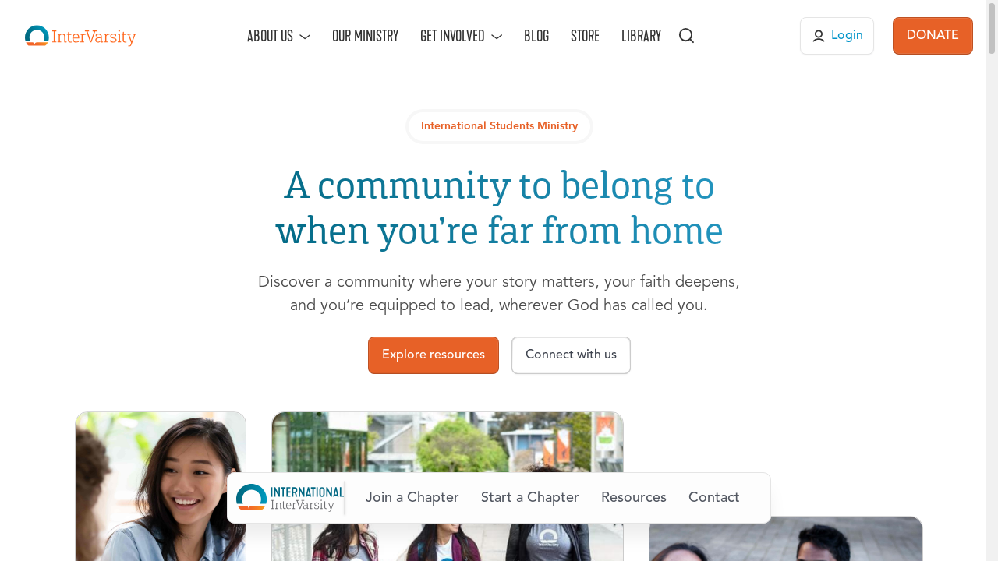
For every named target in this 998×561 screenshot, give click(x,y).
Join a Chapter (412, 498)
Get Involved (452, 35)
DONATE (933, 36)
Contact (714, 498)
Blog (536, 35)
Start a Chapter (530, 498)
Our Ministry (365, 35)
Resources (634, 498)
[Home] (80, 35)
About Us (270, 35)
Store (585, 35)
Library (641, 35)
